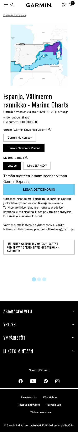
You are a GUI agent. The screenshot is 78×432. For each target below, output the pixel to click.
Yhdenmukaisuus (40, 412)
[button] (27, 130)
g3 (61, 229)
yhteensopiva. (46, 225)
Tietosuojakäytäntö (28, 404)
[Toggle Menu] (2, 4)
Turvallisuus (53, 404)
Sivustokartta (29, 397)
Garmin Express (16, 181)
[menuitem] (12, 5)
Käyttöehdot (50, 397)
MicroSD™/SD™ (37, 165)
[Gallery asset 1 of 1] (39, 55)
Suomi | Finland (39, 370)
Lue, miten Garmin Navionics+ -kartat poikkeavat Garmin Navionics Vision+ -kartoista (33, 247)
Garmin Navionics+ (19, 137)
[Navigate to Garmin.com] (39, 5)
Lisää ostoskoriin (39, 190)
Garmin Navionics (14, 15)
